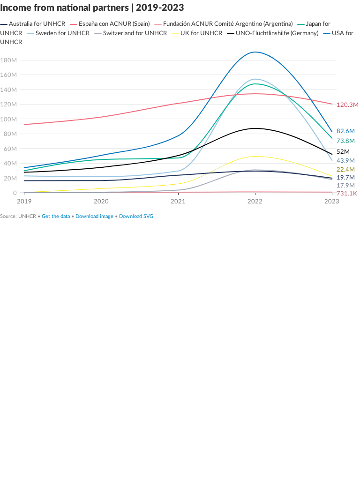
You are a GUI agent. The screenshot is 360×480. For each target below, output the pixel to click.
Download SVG (136, 216)
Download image (94, 216)
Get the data (56, 216)
